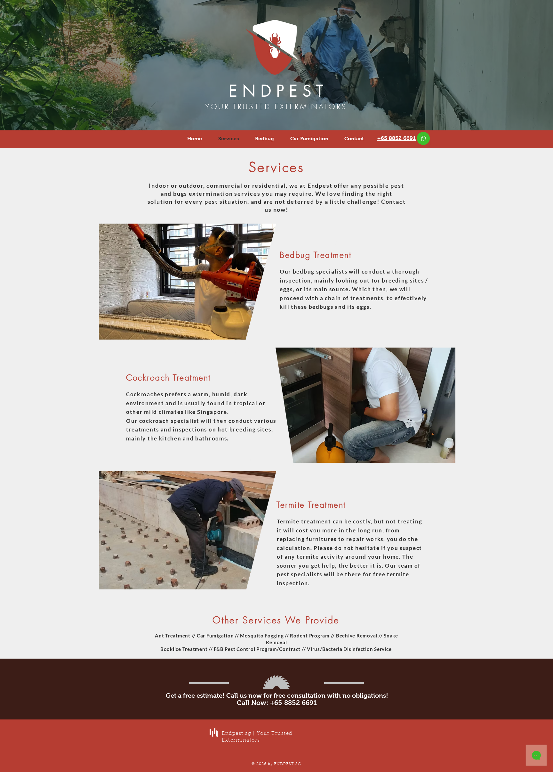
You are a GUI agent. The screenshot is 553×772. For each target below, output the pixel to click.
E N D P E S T (276, 91)
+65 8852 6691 (293, 702)
